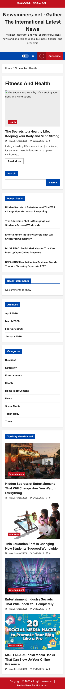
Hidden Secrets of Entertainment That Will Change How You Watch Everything (30, 488)
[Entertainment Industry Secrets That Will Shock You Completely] (32, 576)
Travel (8, 421)
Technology (12, 413)
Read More (16, 161)
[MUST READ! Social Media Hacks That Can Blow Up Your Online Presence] (32, 632)
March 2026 (12, 321)
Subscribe (55, 55)
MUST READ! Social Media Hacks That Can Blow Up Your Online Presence (30, 659)
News (8, 398)
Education (11, 367)
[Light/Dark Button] (25, 56)
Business (10, 359)
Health (12, 122)
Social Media (12, 406)
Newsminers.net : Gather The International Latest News (32, 22)
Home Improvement (17, 390)
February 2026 (14, 328)
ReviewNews (24, 685)
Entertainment (13, 375)
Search (11, 173)
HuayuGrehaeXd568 (17, 140)
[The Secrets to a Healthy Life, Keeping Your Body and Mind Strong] (32, 108)
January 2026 (13, 336)
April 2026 (11, 313)
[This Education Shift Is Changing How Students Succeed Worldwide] (32, 521)
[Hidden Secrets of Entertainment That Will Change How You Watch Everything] (32, 461)
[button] (33, 56)
